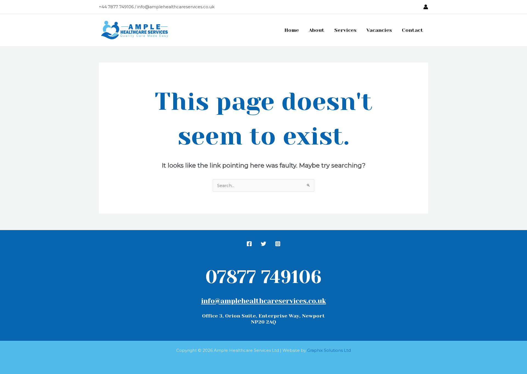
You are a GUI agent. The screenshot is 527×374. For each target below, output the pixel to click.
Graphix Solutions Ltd (329, 350)
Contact (412, 30)
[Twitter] (263, 243)
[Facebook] (249, 243)
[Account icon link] (425, 6)
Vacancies (379, 30)
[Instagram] (277, 243)
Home (291, 30)
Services (345, 30)
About (316, 30)
